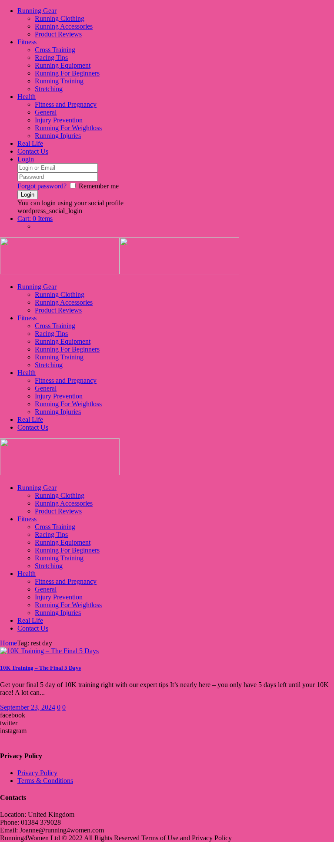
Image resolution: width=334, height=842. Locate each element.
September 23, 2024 (27, 707)
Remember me (99, 186)
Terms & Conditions (45, 780)
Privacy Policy (37, 772)
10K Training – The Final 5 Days (40, 667)
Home (8, 643)
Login (25, 159)
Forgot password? (42, 186)
